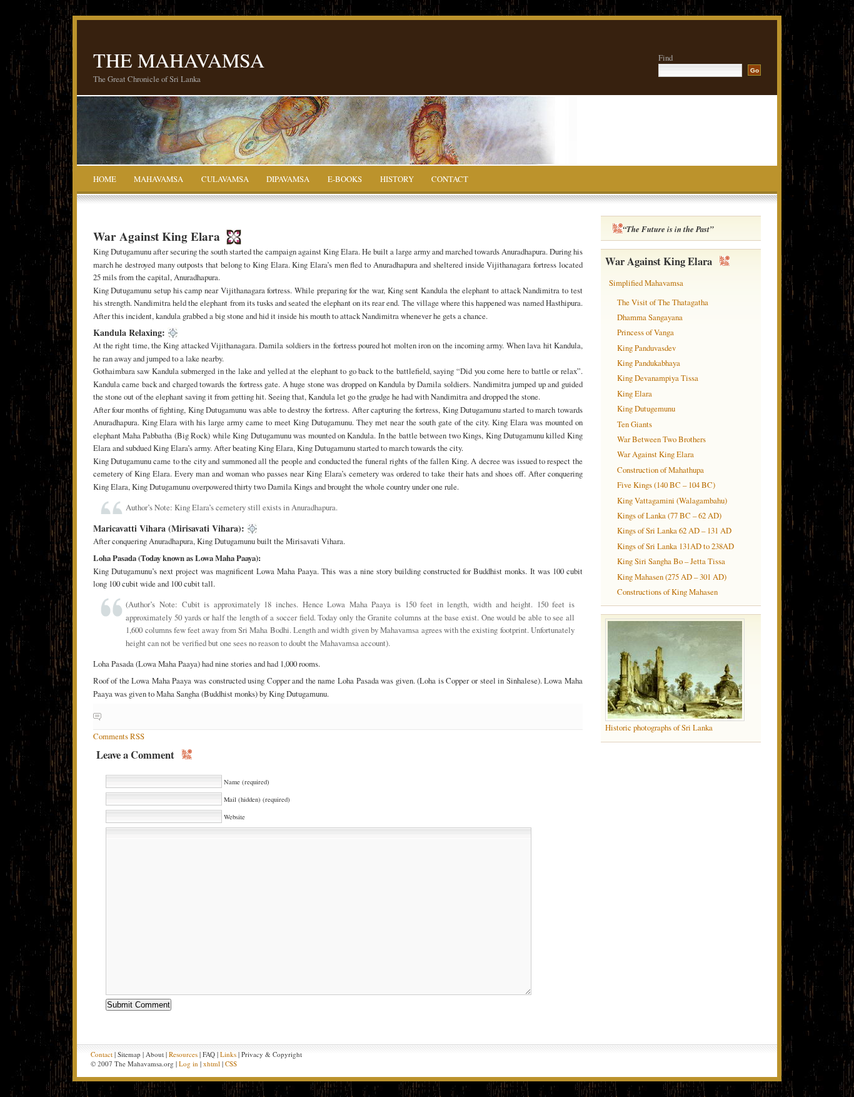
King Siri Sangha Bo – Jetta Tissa (671, 561)
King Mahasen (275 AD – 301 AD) (671, 576)
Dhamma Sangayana (650, 317)
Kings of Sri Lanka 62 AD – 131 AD (674, 530)
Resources (183, 1054)
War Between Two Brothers (661, 439)
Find (665, 57)
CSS (231, 1063)
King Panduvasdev (646, 347)
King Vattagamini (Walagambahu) (672, 500)
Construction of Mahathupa (660, 469)
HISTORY (397, 179)
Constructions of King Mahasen (667, 591)
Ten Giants (634, 424)
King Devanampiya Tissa (657, 377)
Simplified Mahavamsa (646, 282)
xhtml (211, 1063)
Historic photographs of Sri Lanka (659, 727)
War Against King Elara (655, 454)
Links (228, 1054)
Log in (188, 1063)
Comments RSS (118, 736)
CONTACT (449, 179)
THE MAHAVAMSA (178, 59)
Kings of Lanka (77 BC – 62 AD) (669, 515)
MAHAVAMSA (158, 179)
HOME (104, 179)
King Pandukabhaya (648, 362)
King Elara (634, 393)
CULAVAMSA (225, 179)
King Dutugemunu (646, 408)
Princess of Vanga (645, 332)
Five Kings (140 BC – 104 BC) (666, 484)
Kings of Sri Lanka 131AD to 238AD (675, 546)
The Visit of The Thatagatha (662, 302)
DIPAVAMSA (287, 179)
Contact (102, 1054)
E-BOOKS (345, 179)
